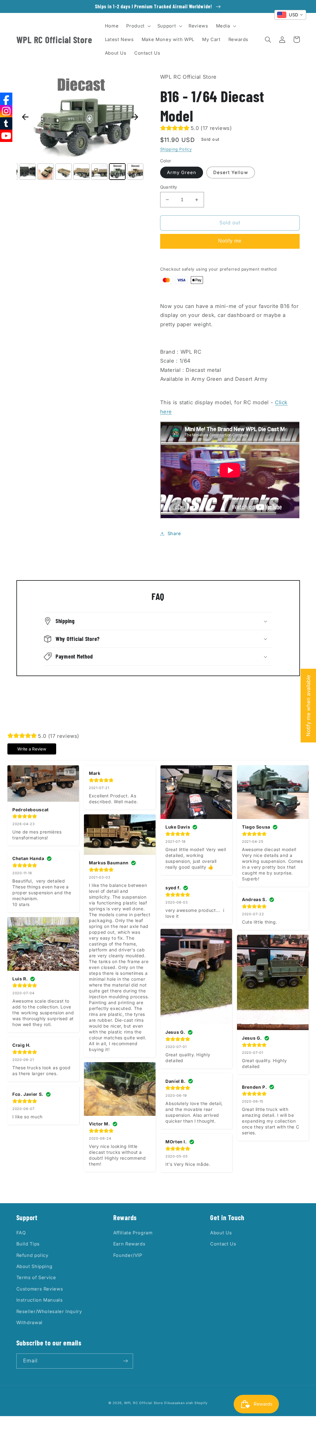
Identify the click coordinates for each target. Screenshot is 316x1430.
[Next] (135, 117)
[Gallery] (80, 127)
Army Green (182, 172)
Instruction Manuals (39, 1300)
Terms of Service (36, 1277)
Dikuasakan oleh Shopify (186, 1403)
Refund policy (32, 1255)
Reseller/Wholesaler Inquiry (49, 1311)
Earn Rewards (129, 1244)
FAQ (21, 1233)
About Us (221, 1233)
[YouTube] (6, 136)
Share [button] (174, 533)
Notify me (230, 240)
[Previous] (25, 117)
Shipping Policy (176, 149)
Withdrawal (29, 1322)
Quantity (168, 187)
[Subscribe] (125, 1361)
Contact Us (223, 1244)
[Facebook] (6, 99)
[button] (138, 26)
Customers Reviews (39, 1289)
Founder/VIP (127, 1255)
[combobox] (290, 15)
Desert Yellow (230, 172)
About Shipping (34, 1266)
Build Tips (28, 1244)
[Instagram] (6, 111)
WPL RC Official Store (143, 1403)
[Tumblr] (6, 123)
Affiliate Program (133, 1233)
